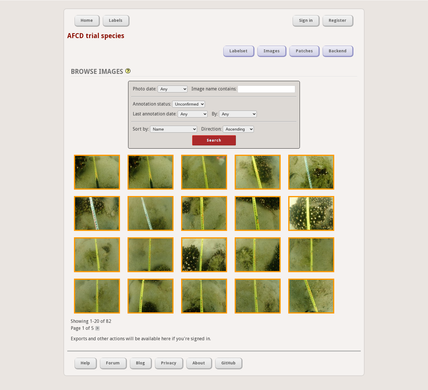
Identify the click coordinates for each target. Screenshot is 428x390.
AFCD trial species (95, 36)
